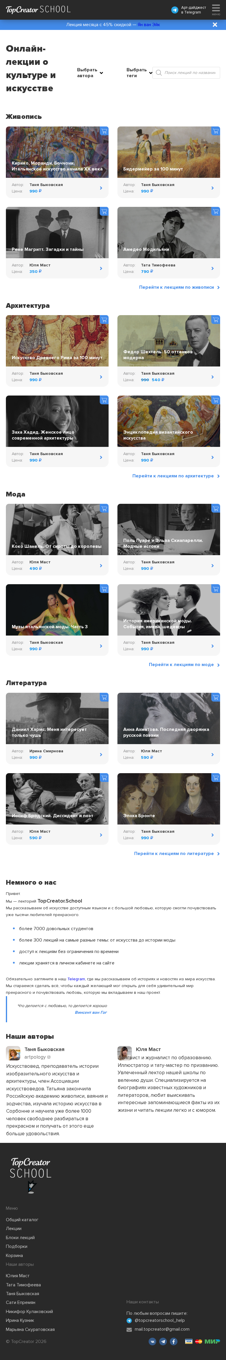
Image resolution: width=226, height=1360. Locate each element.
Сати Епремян (20, 1302)
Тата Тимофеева (23, 1285)
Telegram (192, 12)
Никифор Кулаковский (29, 1312)
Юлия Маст (18, 1276)
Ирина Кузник (20, 1320)
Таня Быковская (22, 1294)
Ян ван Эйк (149, 25)
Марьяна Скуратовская (30, 1329)
